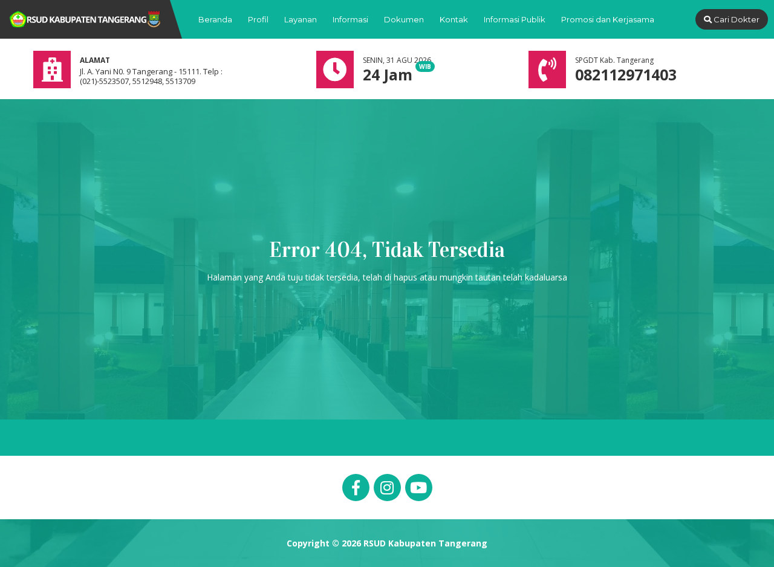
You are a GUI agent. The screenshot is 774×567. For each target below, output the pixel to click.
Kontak (454, 19)
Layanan (300, 19)
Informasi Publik (514, 19)
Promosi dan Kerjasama (607, 19)
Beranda (215, 19)
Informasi (350, 19)
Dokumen (404, 19)
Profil (258, 19)
